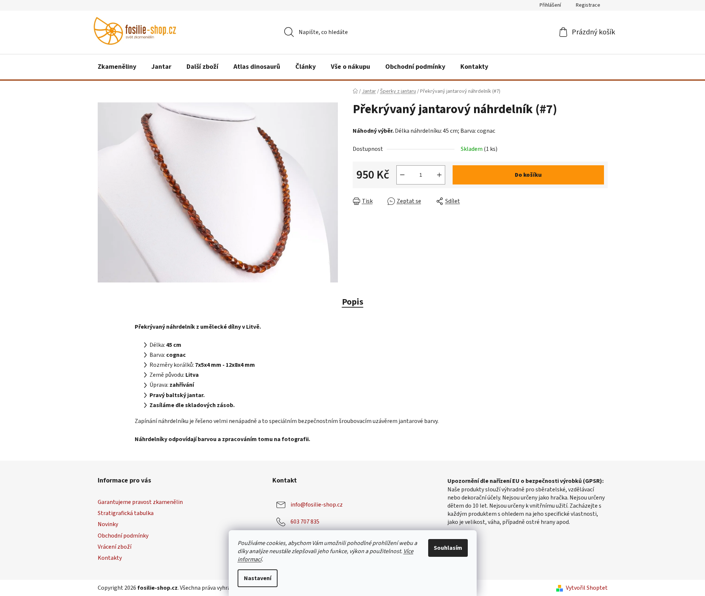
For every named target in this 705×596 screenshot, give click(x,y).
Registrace (588, 5)
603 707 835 (305, 522)
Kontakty (110, 558)
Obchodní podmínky (123, 536)
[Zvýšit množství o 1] (439, 175)
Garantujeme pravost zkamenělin (140, 502)
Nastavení (257, 578)
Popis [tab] (352, 301)
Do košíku (528, 175)
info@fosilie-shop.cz (317, 505)
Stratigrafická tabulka (126, 513)
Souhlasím (448, 548)
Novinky (108, 524)
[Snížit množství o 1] (402, 175)
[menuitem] (117, 66)
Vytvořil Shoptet (587, 588)
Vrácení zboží (114, 547)
